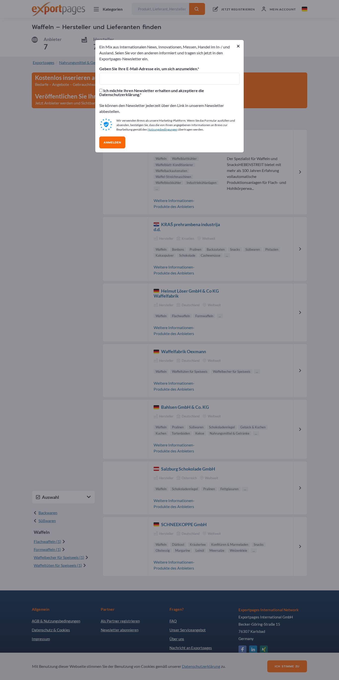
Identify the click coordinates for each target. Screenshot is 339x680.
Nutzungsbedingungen (162, 129)
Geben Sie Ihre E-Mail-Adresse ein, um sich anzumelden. (148, 69)
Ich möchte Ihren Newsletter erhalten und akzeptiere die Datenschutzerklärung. (151, 93)
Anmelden (112, 142)
